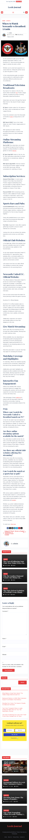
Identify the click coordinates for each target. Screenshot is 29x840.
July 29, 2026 (8, 816)
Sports (8, 20)
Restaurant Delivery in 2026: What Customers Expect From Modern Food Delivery (14, 784)
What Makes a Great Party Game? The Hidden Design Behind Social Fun (13, 769)
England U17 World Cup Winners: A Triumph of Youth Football (9, 533)
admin (10, 32)
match (11, 116)
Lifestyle (6, 795)
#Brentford (20, 34)
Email (4, 646)
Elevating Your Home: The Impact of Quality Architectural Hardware (13, 799)
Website (4, 654)
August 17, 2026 (9, 771)
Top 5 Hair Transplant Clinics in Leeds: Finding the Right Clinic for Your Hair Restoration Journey (12, 710)
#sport (9, 36)
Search (4, 678)
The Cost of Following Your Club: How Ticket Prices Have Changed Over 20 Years (14, 563)
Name (4, 638)
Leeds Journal (14, 7)
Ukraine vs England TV (19, 532)
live (17, 92)
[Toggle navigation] (13, 12)
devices (14, 150)
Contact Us (22, 837)
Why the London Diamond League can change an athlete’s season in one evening (13, 578)
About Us (10, 837)
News (3, 20)
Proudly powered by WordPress (9, 832)
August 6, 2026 (9, 801)
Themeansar (14, 833)
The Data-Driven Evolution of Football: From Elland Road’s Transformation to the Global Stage (14, 593)
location (14, 500)
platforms (18, 397)
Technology (7, 765)
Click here (13, 524)
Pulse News (22, 832)
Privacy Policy (16, 837)
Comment (5, 611)
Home (5, 837)
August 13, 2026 (9, 786)
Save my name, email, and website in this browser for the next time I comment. (12, 665)
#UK (12, 36)
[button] (23, 12)
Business (6, 780)
